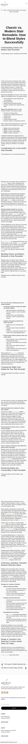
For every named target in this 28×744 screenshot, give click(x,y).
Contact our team (5, 654)
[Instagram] (7, 692)
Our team (19, 243)
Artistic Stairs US (6, 241)
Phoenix (3, 713)
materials (10, 576)
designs (20, 132)
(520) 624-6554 (4, 736)
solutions (19, 234)
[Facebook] (2, 692)
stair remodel (4, 183)
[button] (26, 4)
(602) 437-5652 (4, 722)
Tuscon (3, 727)
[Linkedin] (5, 692)
